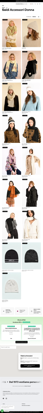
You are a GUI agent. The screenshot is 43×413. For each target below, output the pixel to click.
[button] (34, 17)
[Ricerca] (35, 4)
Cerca (4, 403)
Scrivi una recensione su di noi (21, 342)
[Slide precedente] (3, 33)
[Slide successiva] (19, 33)
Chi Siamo (23, 403)
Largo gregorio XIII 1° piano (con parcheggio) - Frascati (29, 362)
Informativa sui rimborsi (26, 405)
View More (32, 336)
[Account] (37, 4)
